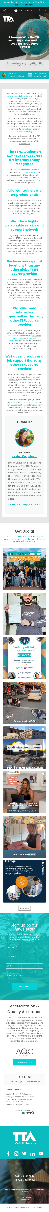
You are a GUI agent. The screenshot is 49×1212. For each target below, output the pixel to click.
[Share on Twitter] (24, 1153)
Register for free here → (24, 5)
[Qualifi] (24, 1052)
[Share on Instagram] (16, 1153)
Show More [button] (24, 908)
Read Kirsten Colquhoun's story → (24, 506)
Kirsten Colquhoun (16, 76)
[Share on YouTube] (41, 1153)
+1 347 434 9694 (24, 1180)
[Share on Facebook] (8, 1153)
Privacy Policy (24, 1199)
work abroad (27, 129)
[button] (24, 569)
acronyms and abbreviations (19, 96)
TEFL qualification (29, 142)
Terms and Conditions (24, 1197)
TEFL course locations (16, 405)
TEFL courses (32, 402)
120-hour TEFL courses (26, 172)
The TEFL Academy (34, 246)
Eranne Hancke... (14, 1089)
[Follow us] (32, 1153)
